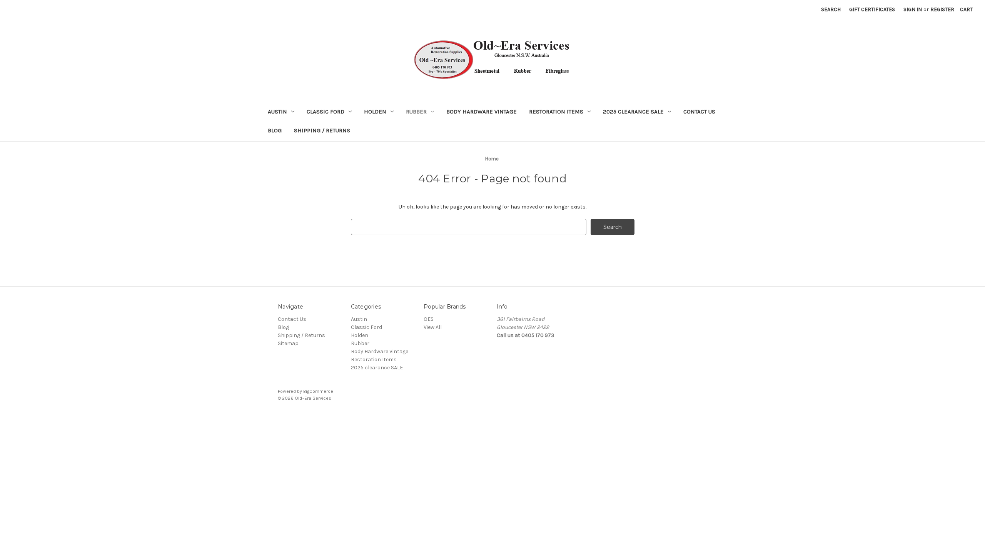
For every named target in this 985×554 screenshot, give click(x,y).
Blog (275, 130)
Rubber (416, 111)
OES (429, 319)
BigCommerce (318, 391)
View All (433, 327)
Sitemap (288, 343)
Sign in (912, 9)
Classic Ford (325, 111)
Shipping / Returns (322, 130)
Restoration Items (556, 111)
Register (942, 9)
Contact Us (699, 111)
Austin (277, 111)
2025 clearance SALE (633, 111)
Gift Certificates (872, 9)
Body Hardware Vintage (481, 111)
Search (831, 9)
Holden (375, 111)
